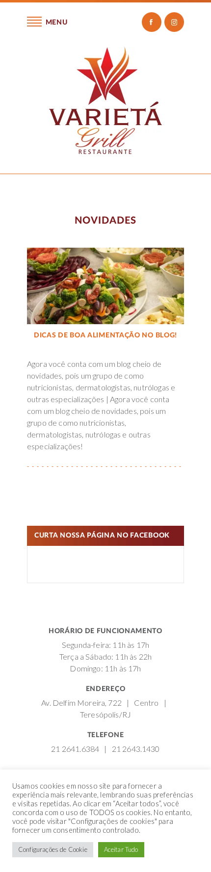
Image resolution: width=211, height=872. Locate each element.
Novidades (105, 221)
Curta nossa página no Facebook (102, 535)
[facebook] (151, 22)
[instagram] (174, 22)
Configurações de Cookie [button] (52, 849)
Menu (56, 22)
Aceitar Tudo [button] (121, 849)
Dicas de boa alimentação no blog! (105, 335)
